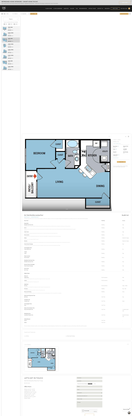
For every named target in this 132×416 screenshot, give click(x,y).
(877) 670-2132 (27, 383)
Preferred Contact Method (82, 383)
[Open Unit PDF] (128, 137)
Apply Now (121, 161)
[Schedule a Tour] (129, 8)
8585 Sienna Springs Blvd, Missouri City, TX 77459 (33, 380)
